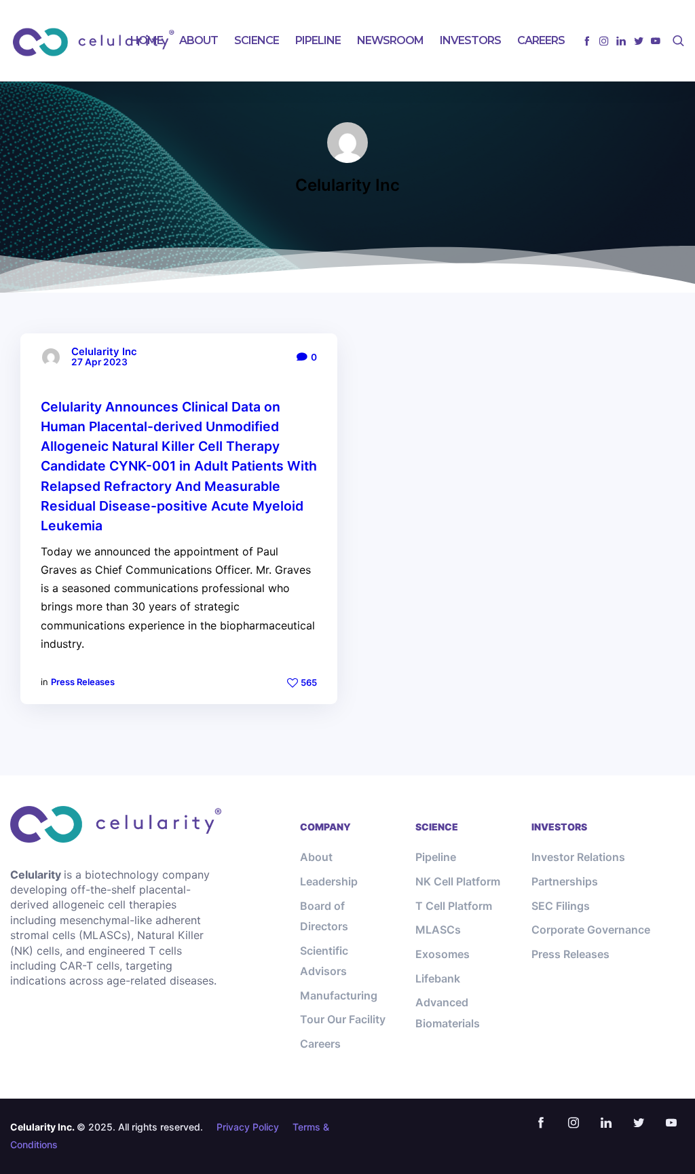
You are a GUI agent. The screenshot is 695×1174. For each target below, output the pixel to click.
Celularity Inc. (42, 1127)
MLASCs (438, 929)
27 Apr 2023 (99, 362)
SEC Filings (560, 906)
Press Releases (83, 681)
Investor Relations (578, 857)
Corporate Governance (590, 929)
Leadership (329, 881)
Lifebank (437, 978)
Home (146, 40)
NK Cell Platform (457, 881)
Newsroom (390, 40)
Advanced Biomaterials (447, 1012)
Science (256, 40)
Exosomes (442, 954)
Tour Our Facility (343, 1019)
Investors (470, 40)
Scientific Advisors (324, 961)
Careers (541, 40)
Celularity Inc (104, 352)
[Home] (115, 824)
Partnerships (564, 881)
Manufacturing (338, 995)
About (198, 40)
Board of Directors (324, 916)
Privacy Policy (248, 1127)
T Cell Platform (453, 906)
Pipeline (318, 40)
